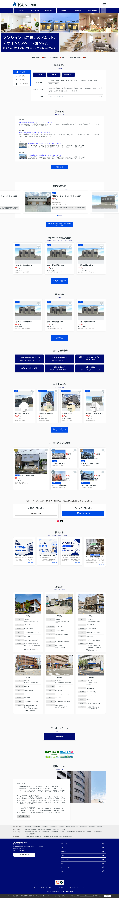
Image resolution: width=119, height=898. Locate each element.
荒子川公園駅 (69, 80)
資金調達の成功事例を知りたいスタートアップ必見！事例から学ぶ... (45, 143)
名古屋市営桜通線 (98, 831)
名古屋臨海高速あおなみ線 (57, 831)
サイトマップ (81, 887)
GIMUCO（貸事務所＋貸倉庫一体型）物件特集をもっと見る (59, 224)
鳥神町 (54, 829)
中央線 (26, 834)
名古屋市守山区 (97, 88)
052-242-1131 (36, 513)
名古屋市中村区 (73, 91)
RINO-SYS (59, 737)
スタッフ (63, 847)
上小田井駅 (51, 80)
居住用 (39, 74)
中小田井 (33, 829)
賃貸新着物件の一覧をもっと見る (59, 338)
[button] (57, 215)
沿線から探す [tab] (22, 76)
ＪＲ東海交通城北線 (70, 831)
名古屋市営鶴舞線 (29, 831)
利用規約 (61, 887)
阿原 (26, 829)
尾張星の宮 (33, 836)
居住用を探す (35, 10)
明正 (50, 829)
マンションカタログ (66, 867)
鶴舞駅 (56, 83)
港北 (41, 836)
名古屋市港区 (52, 88)
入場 (47, 829)
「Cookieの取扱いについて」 (86, 896)
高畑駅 (76, 80)
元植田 (59, 829)
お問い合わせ (92, 10)
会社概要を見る (23, 816)
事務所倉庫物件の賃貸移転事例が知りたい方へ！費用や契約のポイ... (45, 155)
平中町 (63, 829)
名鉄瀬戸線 (32, 834)
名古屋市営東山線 (88, 831)
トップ (20, 10)
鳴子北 (64, 836)
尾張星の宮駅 (82, 80)
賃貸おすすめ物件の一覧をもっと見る (59, 429)
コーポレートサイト (52, 887)
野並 (29, 829)
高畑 (51, 836)
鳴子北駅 (90, 80)
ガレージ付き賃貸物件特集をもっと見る (59, 281)
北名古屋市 (65, 91)
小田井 (60, 836)
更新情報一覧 (59, 167)
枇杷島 (55, 836)
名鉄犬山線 (38, 831)
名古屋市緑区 (88, 88)
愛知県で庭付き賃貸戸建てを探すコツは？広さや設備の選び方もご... (36, 133)
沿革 (62, 871)
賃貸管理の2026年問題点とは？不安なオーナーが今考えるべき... (35, 122)
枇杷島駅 (51, 83)
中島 (38, 836)
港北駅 (57, 80)
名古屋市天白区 (79, 88)
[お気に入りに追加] (48, 195)
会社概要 (78, 10)
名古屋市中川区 (69, 88)
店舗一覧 (64, 10)
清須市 (50, 91)
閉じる (107, 896)
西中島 (43, 829)
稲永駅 (95, 80)
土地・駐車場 (68, 74)
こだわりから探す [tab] (23, 83)
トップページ (64, 843)
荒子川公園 (46, 836)
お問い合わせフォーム (83, 513)
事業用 (54, 74)
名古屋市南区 (57, 91)
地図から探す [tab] (22, 80)
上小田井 (27, 836)
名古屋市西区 (60, 88)
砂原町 (39, 829)
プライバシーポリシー (71, 887)
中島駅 (62, 80)
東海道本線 (79, 831)
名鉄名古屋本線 (46, 831)
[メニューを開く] (103, 10)
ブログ (63, 855)
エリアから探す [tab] (22, 72)
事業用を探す (49, 10)
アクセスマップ (65, 859)
